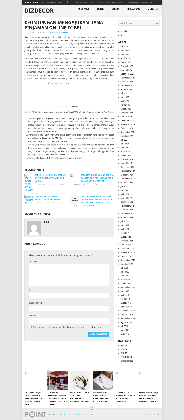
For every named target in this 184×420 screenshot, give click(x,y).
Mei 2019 (125, 295)
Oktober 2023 (127, 175)
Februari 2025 (127, 113)
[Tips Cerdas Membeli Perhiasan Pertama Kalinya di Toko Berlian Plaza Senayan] (57, 380)
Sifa (26, 32)
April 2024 (125, 151)
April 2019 (125, 299)
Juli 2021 (124, 221)
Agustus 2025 (127, 89)
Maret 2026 (126, 62)
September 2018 (128, 318)
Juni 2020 (125, 272)
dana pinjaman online (46, 53)
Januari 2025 (126, 116)
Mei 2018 (125, 334)
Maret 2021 (126, 237)
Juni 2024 (125, 144)
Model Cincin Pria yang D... (112, 2)
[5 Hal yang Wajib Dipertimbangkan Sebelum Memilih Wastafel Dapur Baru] (35, 380)
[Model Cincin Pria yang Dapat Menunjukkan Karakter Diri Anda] (80, 380)
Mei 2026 (125, 54)
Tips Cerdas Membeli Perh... (82, 2)
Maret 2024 (126, 155)
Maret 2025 (126, 109)
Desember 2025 (128, 74)
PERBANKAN (133, 9)
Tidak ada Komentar (60, 32)
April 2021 (125, 233)
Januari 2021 (126, 244)
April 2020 (125, 279)
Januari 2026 (126, 70)
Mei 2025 (125, 101)
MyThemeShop (84, 415)
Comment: (34, 261)
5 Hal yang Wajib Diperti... (53, 2)
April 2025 (125, 105)
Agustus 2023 (127, 182)
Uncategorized (127, 361)
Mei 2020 (125, 276)
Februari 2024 (127, 159)
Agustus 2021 (127, 217)
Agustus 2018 (127, 322)
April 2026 (125, 58)
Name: (32, 290)
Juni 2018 (125, 330)
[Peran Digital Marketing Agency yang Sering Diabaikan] (126, 380)
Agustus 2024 (127, 136)
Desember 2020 (128, 248)
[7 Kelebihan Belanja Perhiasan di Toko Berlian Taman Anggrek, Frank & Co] (149, 380)
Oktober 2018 (127, 314)
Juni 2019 (125, 291)
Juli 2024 (124, 140)
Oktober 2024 (127, 128)
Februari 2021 (127, 241)
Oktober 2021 (127, 210)
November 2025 (128, 78)
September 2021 (128, 213)
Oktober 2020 (127, 256)
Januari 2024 (126, 163)
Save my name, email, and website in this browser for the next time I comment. (67, 327)
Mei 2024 (125, 147)
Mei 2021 (125, 229)
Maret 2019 (126, 303)
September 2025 (128, 85)
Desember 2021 (128, 202)
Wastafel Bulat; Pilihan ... (141, 2)
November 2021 (128, 206)
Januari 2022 (126, 198)
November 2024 (128, 124)
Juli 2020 (124, 268)
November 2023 (128, 171)
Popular (124, 31)
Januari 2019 (126, 307)
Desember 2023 (128, 167)
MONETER (152, 9)
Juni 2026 (125, 50)
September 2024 (128, 132)
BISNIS (100, 9)
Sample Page (152, 415)
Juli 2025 (124, 93)
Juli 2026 (124, 47)
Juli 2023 (124, 186)
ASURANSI (83, 9)
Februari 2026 (127, 66)
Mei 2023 (125, 194)
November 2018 (128, 310)
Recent (124, 35)
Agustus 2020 (127, 264)
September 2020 (128, 260)
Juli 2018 (124, 326)
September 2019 (128, 287)
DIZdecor (39, 11)
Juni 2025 (125, 97)
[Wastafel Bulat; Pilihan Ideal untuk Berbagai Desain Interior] (103, 380)
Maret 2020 (126, 283)
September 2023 (128, 179)
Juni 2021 (125, 225)
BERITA (115, 9)
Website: (33, 315)
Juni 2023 (125, 190)
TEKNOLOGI (126, 357)
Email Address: (36, 302)
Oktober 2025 (127, 81)
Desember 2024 (128, 120)
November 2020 (128, 252)
